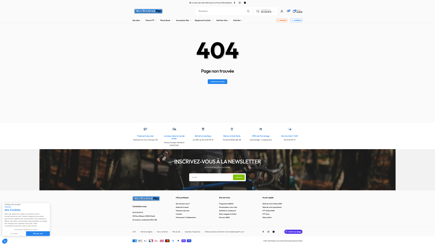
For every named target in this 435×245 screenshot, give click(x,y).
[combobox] (224, 11)
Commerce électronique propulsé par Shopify (290, 241)
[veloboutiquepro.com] (146, 200)
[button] (297, 11)
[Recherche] (248, 11)
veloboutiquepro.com (273, 241)
